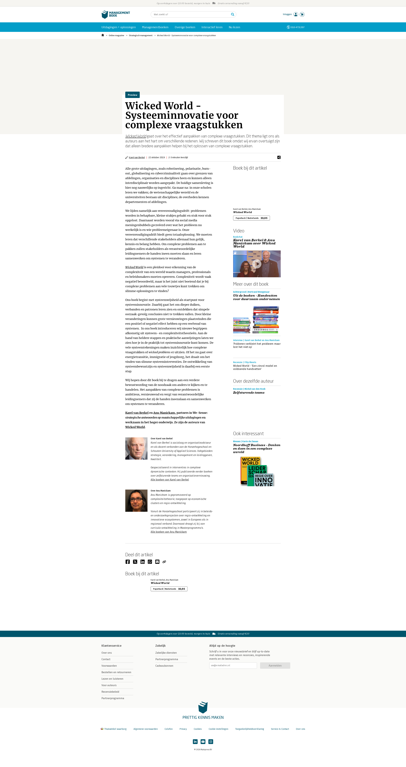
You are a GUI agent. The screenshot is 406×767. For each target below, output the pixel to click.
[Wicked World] (244, 188)
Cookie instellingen (218, 729)
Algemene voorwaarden (146, 729)
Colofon (169, 729)
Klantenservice (111, 645)
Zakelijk (160, 645)
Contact (106, 659)
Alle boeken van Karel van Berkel (170, 479)
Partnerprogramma (113, 698)
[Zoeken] (233, 14)
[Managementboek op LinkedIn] (195, 741)
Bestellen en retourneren (116, 672)
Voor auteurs (109, 685)
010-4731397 (297, 27)
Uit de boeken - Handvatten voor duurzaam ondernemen (256, 297)
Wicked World (135, 136)
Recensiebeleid (110, 691)
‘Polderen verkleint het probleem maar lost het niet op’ (257, 345)
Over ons (107, 652)
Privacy (183, 729)
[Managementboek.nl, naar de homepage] (116, 18)
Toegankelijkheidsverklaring (249, 729)
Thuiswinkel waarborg (115, 729)
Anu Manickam (164, 413)
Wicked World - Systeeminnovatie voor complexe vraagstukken (186, 35)
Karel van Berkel (137, 157)
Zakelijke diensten (166, 652)
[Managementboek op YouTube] (203, 741)
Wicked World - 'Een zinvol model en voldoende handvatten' (255, 367)
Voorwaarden (109, 665)
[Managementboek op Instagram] (210, 741)
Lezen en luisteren (112, 678)
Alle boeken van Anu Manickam (169, 531)
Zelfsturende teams (249, 392)
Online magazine (116, 35)
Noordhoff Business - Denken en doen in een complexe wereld (257, 448)
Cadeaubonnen (164, 665)
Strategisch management (140, 35)
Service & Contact (280, 729)
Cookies (198, 729)
